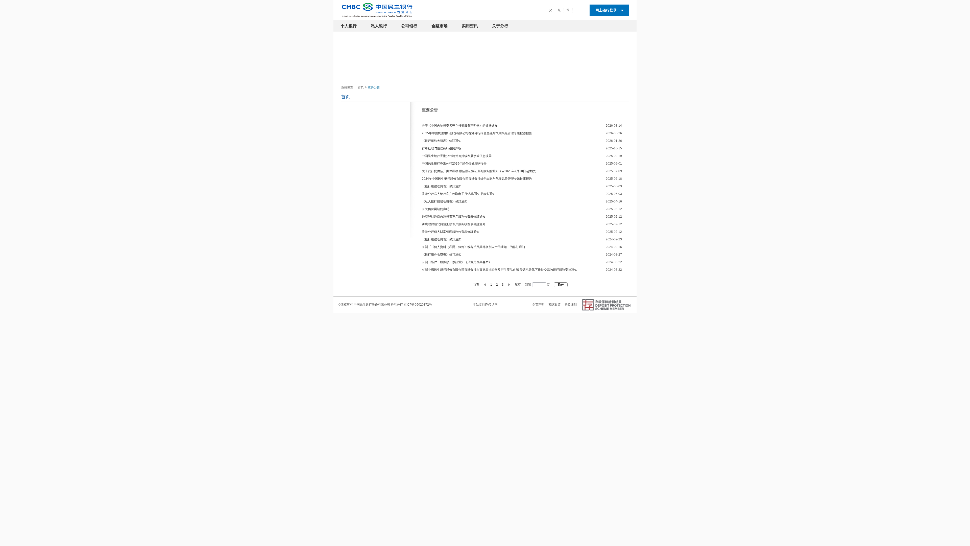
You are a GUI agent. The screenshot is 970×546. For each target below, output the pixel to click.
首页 (361, 87)
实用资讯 (470, 26)
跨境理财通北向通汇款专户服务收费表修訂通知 (454, 224)
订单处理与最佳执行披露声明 (441, 148)
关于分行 (500, 26)
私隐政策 (554, 304)
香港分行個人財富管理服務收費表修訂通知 (450, 232)
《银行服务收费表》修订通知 (441, 254)
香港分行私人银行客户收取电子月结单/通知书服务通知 (458, 194)
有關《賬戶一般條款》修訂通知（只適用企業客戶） (457, 262)
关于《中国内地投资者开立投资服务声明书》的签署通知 (460, 125)
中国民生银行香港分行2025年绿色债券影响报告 (454, 163)
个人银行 (349, 26)
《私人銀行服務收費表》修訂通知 (444, 201)
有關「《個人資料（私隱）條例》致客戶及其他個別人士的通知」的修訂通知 (473, 247)
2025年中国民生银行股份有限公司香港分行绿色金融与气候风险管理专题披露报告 (477, 133)
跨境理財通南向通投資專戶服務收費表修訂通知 (454, 216)
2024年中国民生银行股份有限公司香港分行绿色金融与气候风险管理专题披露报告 (477, 178)
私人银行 (379, 26)
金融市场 (439, 26)
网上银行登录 (606, 10)
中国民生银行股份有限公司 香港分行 (378, 304)
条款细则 (571, 304)
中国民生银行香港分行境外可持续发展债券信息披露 (457, 156)
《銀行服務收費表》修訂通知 (441, 141)
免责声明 (538, 304)
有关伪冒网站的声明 (435, 209)
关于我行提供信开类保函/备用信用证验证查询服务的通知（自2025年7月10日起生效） (480, 171)
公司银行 (409, 26)
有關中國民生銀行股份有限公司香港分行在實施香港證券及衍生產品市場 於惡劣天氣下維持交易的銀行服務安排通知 (499, 269)
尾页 (518, 284)
